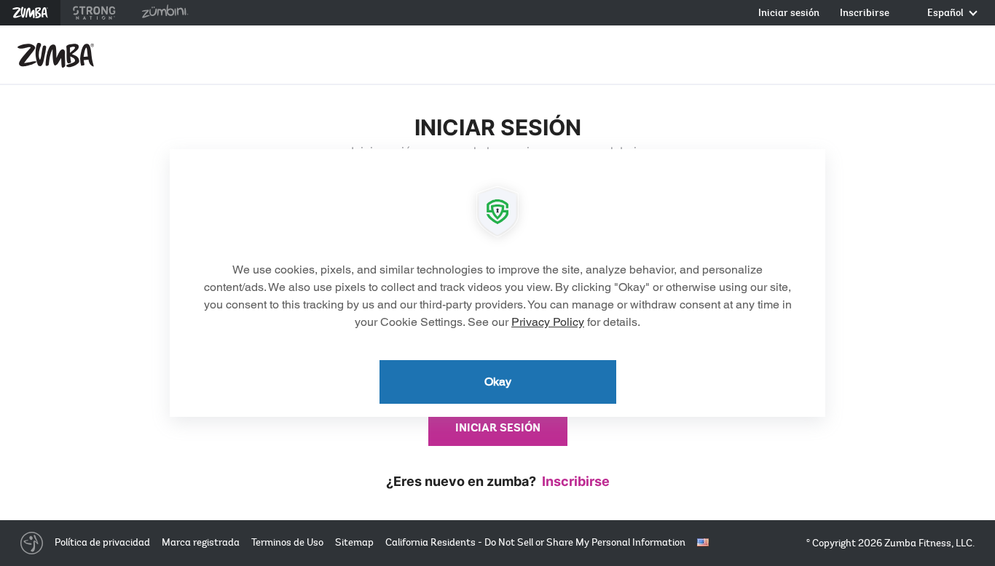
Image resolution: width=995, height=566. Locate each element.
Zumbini (164, 12)
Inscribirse (864, 13)
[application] (497, 283)
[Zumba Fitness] (55, 55)
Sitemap (354, 542)
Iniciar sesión (788, 13)
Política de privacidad (102, 542)
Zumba (30, 12)
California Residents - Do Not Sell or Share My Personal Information (535, 542)
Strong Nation (94, 12)
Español (946, 13)
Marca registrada (201, 542)
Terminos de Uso (287, 542)
